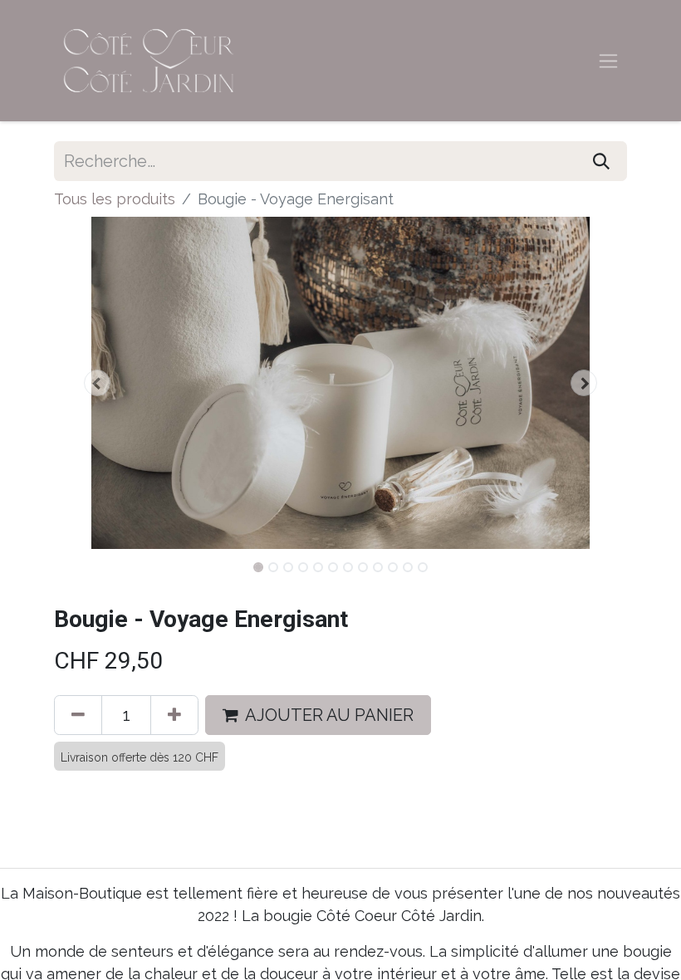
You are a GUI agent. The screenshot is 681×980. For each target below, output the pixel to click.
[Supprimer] (78, 715)
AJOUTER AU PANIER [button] (329, 715)
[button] (97, 383)
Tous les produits (114, 199)
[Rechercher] (601, 161)
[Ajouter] (174, 715)
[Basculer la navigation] (608, 61)
